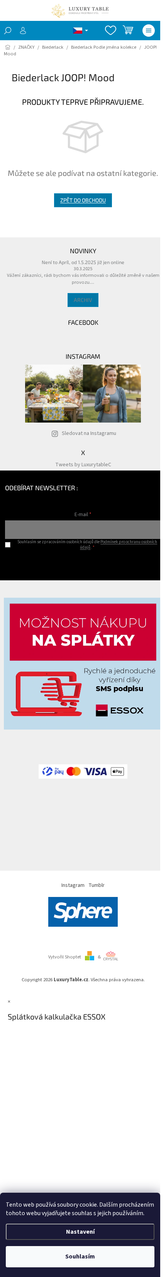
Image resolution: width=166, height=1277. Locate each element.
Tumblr (96, 885)
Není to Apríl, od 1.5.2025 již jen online (83, 262)
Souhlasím (80, 1256)
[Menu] (148, 30)
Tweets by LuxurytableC (83, 465)
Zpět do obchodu (83, 200)
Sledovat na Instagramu (89, 433)
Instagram (73, 885)
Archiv (83, 300)
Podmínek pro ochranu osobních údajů (118, 544)
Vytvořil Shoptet (64, 956)
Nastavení (80, 1232)
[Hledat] (7, 30)
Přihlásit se (83, 562)
